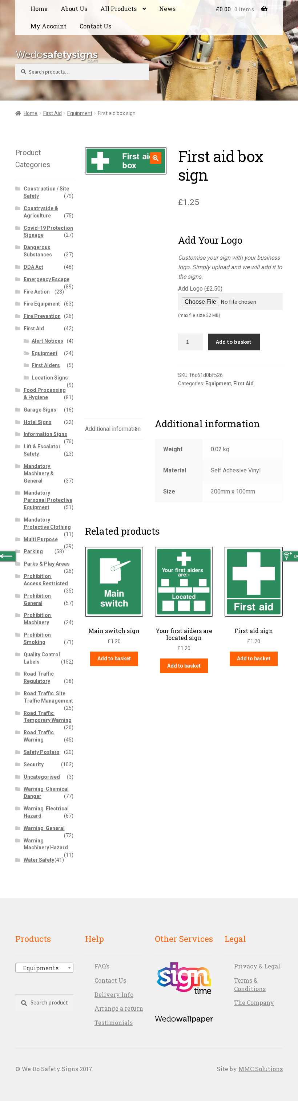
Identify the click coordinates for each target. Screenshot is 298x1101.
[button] (155, 158)
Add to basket (233, 341)
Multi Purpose (41, 539)
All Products (118, 8)
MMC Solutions (260, 1069)
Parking (33, 551)
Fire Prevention (42, 316)
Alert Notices (47, 341)
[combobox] (44, 968)
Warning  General (44, 828)
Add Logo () (200, 301)
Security (34, 764)
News (167, 8)
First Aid (52, 113)
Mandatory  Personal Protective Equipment (48, 500)
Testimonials (113, 1022)
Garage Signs (40, 410)
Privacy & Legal (257, 966)
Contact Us (95, 26)
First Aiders (46, 365)
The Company (254, 1002)
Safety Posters (42, 752)
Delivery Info (113, 994)
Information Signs (45, 434)
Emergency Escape (46, 279)
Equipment (79, 113)
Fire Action (37, 292)
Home (39, 8)
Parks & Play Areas (47, 564)
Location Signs (50, 378)
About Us (74, 8)
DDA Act (33, 267)
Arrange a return (118, 1008)
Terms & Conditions (250, 984)
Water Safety (39, 860)
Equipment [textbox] (39, 968)
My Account (49, 26)
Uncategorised (42, 777)
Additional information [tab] (113, 428)
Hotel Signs (38, 422)
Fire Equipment (42, 304)
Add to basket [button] (114, 658)
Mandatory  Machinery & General (39, 473)
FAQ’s (101, 966)
